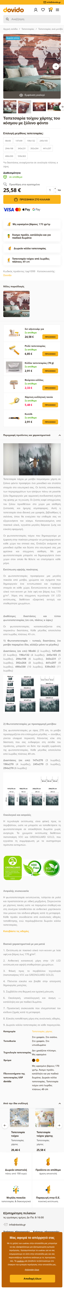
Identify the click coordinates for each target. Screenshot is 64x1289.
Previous (5, 1125)
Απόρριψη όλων (32, 1269)
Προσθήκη (50, 337)
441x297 (47, 148)
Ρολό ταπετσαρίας (35, 345)
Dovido (7, 275)
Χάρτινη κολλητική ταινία (39, 396)
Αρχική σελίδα (10, 28)
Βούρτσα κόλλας (34, 379)
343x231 (22, 148)
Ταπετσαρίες (27, 28)
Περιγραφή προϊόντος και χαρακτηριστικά (26, 435)
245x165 (44, 140)
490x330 (9, 156)
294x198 (9, 148)
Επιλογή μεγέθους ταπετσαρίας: (23, 133)
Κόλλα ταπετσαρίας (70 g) (39, 362)
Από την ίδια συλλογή (15, 1103)
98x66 (8, 140)
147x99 (18, 140)
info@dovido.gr (17, 1224)
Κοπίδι (28, 413)
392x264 (34, 148)
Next (56, 66)
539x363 (22, 156)
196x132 (31, 140)
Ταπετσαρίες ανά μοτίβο (50, 28)
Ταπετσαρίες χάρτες (42, 1031)
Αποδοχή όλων (32, 1278)
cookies (20, 1261)
